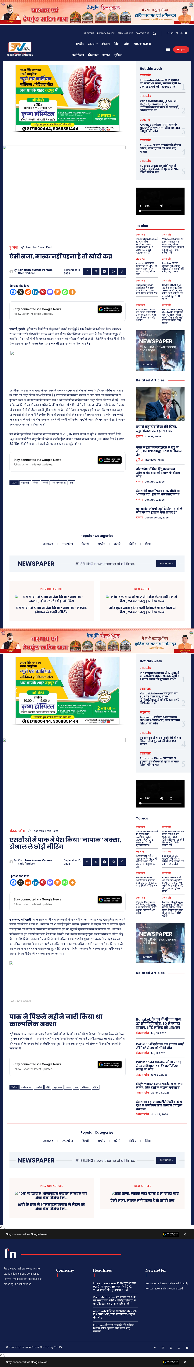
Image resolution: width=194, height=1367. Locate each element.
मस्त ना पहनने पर (59, 483)
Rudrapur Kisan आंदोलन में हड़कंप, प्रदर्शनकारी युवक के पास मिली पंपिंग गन (159, 169)
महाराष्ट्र (145, 119)
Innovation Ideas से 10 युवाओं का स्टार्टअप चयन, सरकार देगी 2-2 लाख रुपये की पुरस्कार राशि (160, 83)
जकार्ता (45, 483)
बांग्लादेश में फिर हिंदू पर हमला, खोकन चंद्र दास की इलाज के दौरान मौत (158, 473)
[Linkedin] (35, 292)
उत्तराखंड (145, 75)
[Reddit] (28, 292)
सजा (71, 483)
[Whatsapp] (65, 292)
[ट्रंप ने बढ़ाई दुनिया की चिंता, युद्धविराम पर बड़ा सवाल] (160, 404)
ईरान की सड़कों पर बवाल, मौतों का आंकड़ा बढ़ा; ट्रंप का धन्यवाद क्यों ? (158, 493)
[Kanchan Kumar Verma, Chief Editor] (11, 271)
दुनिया (13, 247)
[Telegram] (104, 271)
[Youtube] (186, 33)
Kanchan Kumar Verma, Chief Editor (35, 271)
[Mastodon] (50, 292)
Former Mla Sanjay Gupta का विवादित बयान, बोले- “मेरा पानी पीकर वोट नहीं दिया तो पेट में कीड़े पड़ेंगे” (172, 316)
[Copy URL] (122, 271)
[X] (177, 33)
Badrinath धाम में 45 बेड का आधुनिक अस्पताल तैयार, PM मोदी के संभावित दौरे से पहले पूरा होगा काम (172, 291)
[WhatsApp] (181, 33)
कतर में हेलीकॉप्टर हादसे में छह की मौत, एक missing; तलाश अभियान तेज (159, 451)
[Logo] (10, 1253)
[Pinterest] (42, 292)
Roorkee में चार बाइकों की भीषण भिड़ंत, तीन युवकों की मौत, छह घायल (160, 148)
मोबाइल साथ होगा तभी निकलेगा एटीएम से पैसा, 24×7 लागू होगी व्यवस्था (142, 610)
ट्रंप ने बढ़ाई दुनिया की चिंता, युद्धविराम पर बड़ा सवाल (156, 429)
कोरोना (35, 483)
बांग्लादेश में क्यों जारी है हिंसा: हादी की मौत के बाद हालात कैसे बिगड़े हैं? (160, 510)
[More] (72, 292)
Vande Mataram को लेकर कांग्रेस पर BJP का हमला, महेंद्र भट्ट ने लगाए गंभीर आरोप (146, 315)
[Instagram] (172, 33)
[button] (154, 33)
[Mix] (57, 292)
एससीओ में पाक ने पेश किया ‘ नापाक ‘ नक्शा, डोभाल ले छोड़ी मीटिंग (51, 610)
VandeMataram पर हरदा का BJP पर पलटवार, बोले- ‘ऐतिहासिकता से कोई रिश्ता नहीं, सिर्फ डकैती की (159, 105)
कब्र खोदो (25, 483)
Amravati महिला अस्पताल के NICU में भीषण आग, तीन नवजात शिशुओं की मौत (160, 128)
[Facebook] (168, 33)
